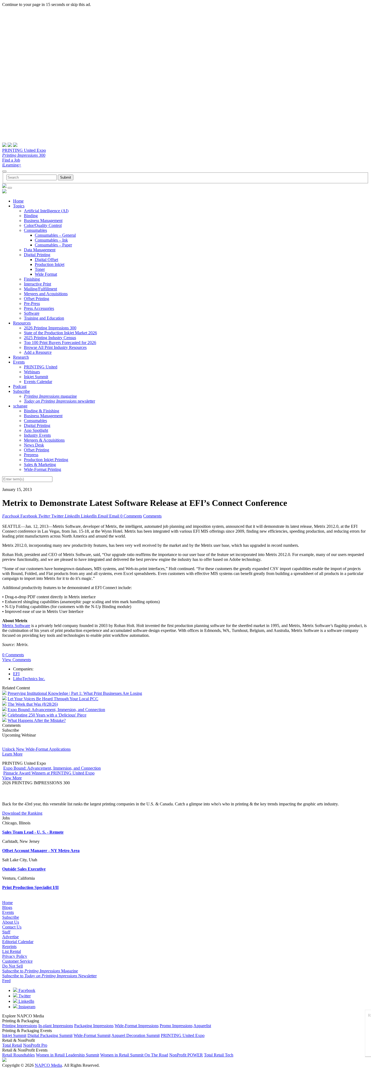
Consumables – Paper (53, 245)
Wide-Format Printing (42, 469)
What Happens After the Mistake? (37, 720)
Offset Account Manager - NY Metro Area (41, 850)
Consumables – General (55, 235)
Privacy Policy (14, 956)
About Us (10, 922)
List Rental (11, 951)
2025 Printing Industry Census (50, 337)
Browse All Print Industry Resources (55, 347)
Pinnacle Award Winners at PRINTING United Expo (49, 773)
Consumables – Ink (51, 240)
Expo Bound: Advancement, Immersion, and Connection (56, 709)
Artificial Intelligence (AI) (46, 210)
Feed (6, 980)
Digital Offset (46, 259)
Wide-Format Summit (92, 1035)
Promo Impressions (176, 1025)
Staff (6, 932)
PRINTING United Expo (24, 150)
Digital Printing (37, 254)
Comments (152, 516)
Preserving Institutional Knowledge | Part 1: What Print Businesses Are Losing (75, 693)
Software (31, 313)
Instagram (26, 1006)
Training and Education (44, 318)
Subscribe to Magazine (40, 971)
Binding (31, 215)
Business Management (43, 220)
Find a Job (11, 160)
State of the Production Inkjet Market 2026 (60, 332)
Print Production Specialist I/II (30, 887)
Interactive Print (37, 284)
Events (19, 362)
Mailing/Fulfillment (40, 289)
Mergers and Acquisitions (46, 293)
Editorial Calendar (17, 941)
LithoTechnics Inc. (29, 678)
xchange (20, 406)
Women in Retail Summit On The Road (134, 1055)
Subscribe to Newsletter (49, 975)
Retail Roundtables (18, 1055)
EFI (16, 673)
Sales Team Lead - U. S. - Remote (33, 832)
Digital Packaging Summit (50, 1035)
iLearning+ (11, 165)
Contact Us (11, 927)
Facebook (26, 990)
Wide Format (46, 274)
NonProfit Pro (35, 1045)
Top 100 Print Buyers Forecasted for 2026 (60, 342)
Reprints (9, 946)
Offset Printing (36, 298)
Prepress (31, 454)
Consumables (35, 230)
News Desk (34, 445)
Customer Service (17, 961)
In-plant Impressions (55, 1025)
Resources (22, 323)
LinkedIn (25, 1001)
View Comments (16, 659)
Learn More (12, 754)
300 (23, 155)
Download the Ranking (22, 813)
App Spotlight (36, 430)
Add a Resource (38, 352)
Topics (18, 206)
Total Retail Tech (218, 1055)
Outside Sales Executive (24, 869)
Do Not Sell (12, 966)
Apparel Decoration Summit (135, 1035)
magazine (50, 396)
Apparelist (202, 1025)
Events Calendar (38, 381)
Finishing (32, 279)
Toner (40, 269)
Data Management (39, 250)
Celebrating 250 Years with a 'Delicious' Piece (47, 715)
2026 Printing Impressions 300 (50, 328)
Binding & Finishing (41, 411)
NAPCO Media (48, 1065)
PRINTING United (40, 367)
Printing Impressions (19, 1025)
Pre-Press (32, 303)
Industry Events (37, 435)
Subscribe (21, 391)
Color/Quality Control (43, 225)
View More (12, 778)
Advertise (10, 936)
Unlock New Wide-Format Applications (36, 749)
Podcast (19, 386)
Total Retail (12, 1045)
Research (21, 357)
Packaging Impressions (94, 1025)
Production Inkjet (49, 264)
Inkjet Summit (36, 376)
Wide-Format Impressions (137, 1025)
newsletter (59, 401)
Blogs (7, 907)
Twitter (24, 996)
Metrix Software (16, 625)
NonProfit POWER (186, 1055)
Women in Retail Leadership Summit (67, 1055)
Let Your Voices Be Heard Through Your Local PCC (53, 698)
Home (18, 201)
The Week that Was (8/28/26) (33, 704)
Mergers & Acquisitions (44, 440)
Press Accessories (39, 308)
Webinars (32, 371)
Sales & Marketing (40, 464)
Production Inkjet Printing (46, 459)
